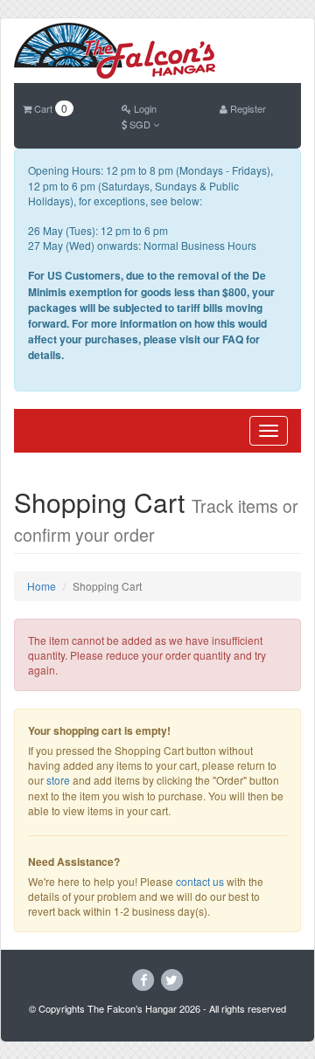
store (58, 779)
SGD (140, 124)
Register (247, 108)
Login (144, 108)
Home (41, 585)
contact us (200, 881)
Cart (49, 108)
